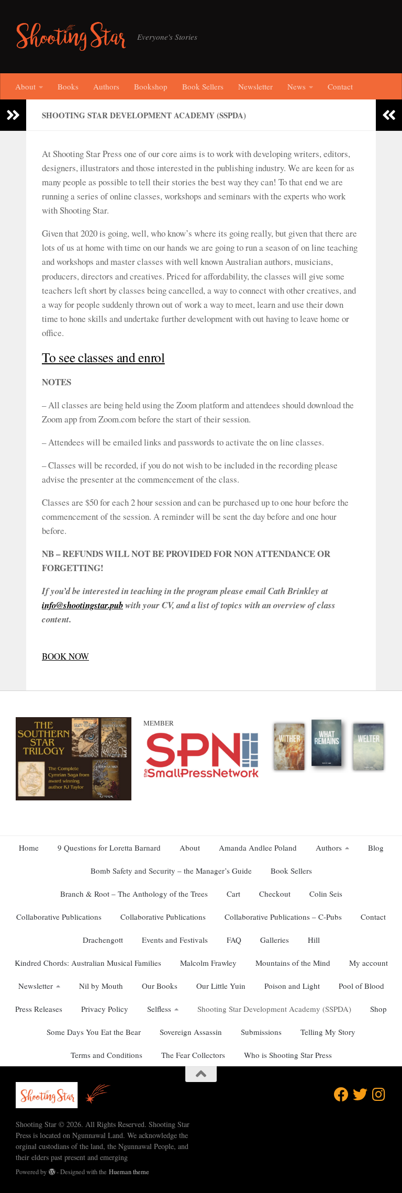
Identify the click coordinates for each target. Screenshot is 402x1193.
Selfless (159, 1009)
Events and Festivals (175, 939)
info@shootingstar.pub (82, 605)
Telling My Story (327, 1032)
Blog (376, 847)
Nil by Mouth (101, 985)
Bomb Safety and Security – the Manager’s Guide (171, 870)
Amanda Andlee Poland (258, 847)
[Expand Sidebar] (13, 115)
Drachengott (103, 939)
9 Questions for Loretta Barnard (109, 847)
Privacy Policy (104, 1009)
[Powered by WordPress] (52, 1172)
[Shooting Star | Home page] (71, 36)
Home (29, 847)
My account (368, 962)
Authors (106, 86)
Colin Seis (325, 893)
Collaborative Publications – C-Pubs (283, 916)
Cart (233, 893)
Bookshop (151, 86)
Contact (340, 86)
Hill (314, 939)
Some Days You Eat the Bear (94, 1032)
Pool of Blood (361, 985)
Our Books (159, 985)
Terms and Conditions (106, 1055)
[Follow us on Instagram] (379, 1094)
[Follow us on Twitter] (360, 1094)
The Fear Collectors (193, 1055)
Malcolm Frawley (208, 962)
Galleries (274, 939)
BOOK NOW (65, 656)
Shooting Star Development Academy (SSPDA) (274, 1009)
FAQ (234, 939)
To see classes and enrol (103, 357)
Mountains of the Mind (292, 962)
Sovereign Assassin (191, 1032)
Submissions (261, 1032)
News (296, 86)
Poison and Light (292, 985)
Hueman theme (129, 1171)
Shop (378, 1009)
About (25, 86)
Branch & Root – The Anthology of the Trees (134, 893)
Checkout (275, 893)
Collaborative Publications (59, 916)
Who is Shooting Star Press (288, 1055)
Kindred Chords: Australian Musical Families (88, 962)
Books (68, 86)
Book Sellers (203, 86)
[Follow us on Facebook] (341, 1094)
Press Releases (38, 1009)
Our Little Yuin (220, 985)
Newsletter (255, 86)
